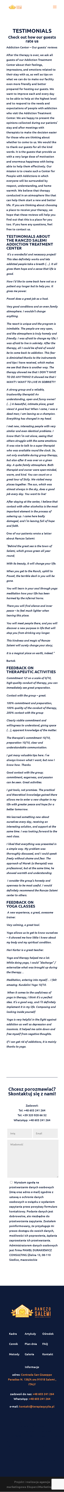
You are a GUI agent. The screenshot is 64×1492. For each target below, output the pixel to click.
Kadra (13, 1333)
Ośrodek (48, 1333)
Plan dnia (31, 1344)
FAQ (45, 1344)
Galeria (29, 1354)
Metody (14, 1354)
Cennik (13, 1344)
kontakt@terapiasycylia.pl (36, 1406)
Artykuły (30, 1333)
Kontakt (47, 1354)
